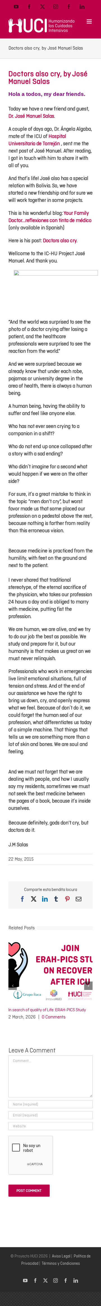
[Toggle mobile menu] (90, 21)
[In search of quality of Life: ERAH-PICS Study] (50, 942)
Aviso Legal (61, 1256)
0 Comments (54, 1017)
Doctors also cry (60, 240)
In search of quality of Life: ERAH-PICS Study (47, 1009)
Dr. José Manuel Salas (31, 116)
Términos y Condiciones (61, 1263)
